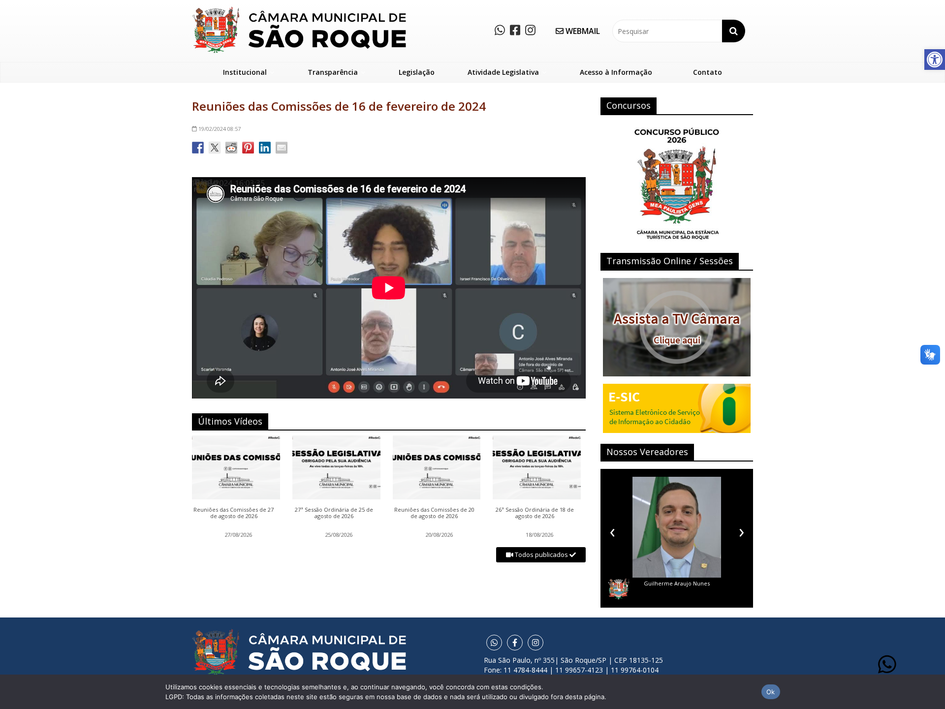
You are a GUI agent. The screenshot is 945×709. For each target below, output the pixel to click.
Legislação (417, 72)
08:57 (219, 128)
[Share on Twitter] (214, 148)
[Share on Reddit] (231, 148)
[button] (934, 59)
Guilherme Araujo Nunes (677, 583)
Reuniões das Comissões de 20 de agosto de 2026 (434, 513)
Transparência (333, 72)
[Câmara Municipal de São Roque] (299, 10)
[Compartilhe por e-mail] (281, 148)
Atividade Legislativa (503, 72)
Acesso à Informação (616, 72)
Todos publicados (541, 554)
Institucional (245, 72)
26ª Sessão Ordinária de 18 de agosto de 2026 (535, 513)
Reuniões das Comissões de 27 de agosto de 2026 (233, 513)
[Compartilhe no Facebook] (198, 148)
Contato (707, 72)
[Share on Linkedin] (265, 148)
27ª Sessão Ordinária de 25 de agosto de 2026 (334, 513)
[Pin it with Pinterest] (248, 148)
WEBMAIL (582, 31)
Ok (770, 692)
